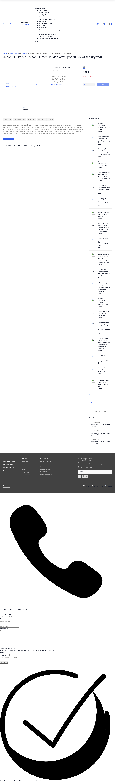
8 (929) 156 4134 (25, 23)
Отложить (57, 67)
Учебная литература (8, 138)
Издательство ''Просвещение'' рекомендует (26, 474)
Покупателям (25, 466)
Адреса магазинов (10, 467)
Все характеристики (56, 84)
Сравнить (67, 67)
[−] (84, 84)
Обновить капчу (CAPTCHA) (8, 657)
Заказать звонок (24, 24)
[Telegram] (83, 476)
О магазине (25, 464)
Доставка (41, 119)
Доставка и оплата (10, 461)
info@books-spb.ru (87, 467)
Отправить (4, 662)
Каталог (24, 469)
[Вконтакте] (79, 476)
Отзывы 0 (31, 119)
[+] (94, 84)
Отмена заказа (44, 466)
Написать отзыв (63, 71)
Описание (7, 119)
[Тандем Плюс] (8, 24)
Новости (6, 470)
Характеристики (19, 119)
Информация (25, 461)
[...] (100, 395)
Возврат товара (9, 464)
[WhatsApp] (86, 476)
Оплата (50, 119)
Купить (103, 84)
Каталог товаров (11, 47)
